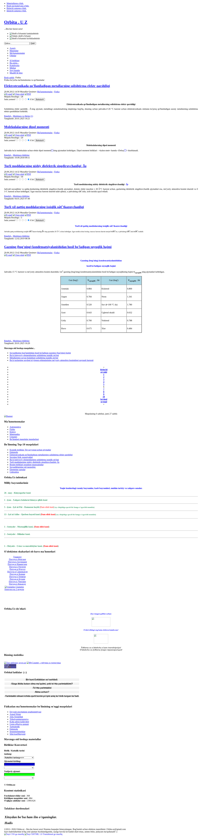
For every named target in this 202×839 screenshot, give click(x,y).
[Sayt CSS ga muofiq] (14, 834)
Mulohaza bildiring (21, 155)
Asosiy (13, 48)
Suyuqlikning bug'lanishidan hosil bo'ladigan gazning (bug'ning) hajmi (40, 353)
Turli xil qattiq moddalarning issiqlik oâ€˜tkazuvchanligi (44, 207)
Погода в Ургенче (17, 567)
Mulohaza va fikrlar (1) (23, 116)
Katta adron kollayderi (19, 722)
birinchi (103, 369)
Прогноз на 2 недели (14, 589)
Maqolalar (14, 50)
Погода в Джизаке (17, 581)
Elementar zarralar (17, 469)
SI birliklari (14, 60)
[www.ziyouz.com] (101, 622)
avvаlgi (103, 372)
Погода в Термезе (17, 576)
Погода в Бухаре (17, 579)
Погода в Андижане (17, 562)
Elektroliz (14, 452)
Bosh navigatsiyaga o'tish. (18, 6)
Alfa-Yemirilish (16, 717)
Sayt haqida (15, 70)
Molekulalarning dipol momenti (26, 127)
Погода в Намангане (17, 564)
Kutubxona (14, 65)
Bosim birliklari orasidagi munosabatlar (27, 464)
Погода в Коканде (17, 584)
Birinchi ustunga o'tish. (17, 8)
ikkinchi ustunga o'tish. (17, 11)
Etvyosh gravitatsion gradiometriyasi (25, 712)
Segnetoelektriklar (17, 731)
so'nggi (104, 402)
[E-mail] (8, 94)
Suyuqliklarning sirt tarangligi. (23, 467)
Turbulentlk (15, 726)
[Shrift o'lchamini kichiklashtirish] (25, 38)
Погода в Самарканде (17, 572)
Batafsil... (8, 116)
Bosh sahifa (9, 77)
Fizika (57, 91)
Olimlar (13, 55)
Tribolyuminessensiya (19, 719)
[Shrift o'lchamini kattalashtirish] (24, 33)
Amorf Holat (15, 714)
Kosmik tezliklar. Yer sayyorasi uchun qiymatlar (30, 450)
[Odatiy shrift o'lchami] (20, 36)
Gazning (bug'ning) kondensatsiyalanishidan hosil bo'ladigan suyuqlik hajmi (58, 247)
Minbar (13, 68)
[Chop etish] (18, 94)
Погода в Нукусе (17, 569)
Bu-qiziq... (14, 63)
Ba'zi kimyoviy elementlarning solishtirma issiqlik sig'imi (34, 355)
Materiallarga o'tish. (15, 3)
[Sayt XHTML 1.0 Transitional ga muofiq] (43, 834)
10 (104, 397)
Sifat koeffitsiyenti (17, 734)
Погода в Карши (17, 574)
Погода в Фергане (17, 559)
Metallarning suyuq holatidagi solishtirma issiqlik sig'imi (34, 358)
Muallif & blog (16, 73)
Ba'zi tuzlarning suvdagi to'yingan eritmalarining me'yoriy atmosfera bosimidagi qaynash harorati (51, 360)
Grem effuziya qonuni (19, 724)
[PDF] (28, 94)
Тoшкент (17, 557)
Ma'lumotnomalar (17, 53)
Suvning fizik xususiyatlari (21, 457)
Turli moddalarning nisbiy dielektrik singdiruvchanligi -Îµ (45, 166)
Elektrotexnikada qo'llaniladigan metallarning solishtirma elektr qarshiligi (57, 86)
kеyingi (103, 399)
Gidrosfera (14, 472)
